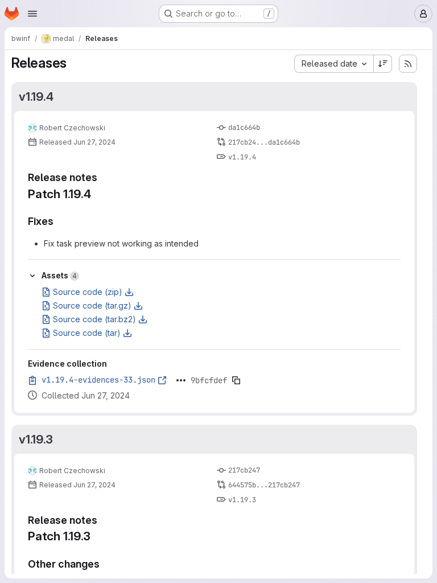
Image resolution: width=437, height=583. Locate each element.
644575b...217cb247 (264, 485)
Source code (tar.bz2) (94, 319)
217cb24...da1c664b (264, 142)
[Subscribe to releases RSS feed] (408, 64)
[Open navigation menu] (32, 14)
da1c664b (244, 127)
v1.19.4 (36, 96)
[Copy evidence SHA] (236, 380)
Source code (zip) (87, 292)
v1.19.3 (36, 439)
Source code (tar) (87, 333)
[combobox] (333, 64)
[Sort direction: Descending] (383, 64)
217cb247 (244, 470)
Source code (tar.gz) (92, 305)
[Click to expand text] (181, 380)
